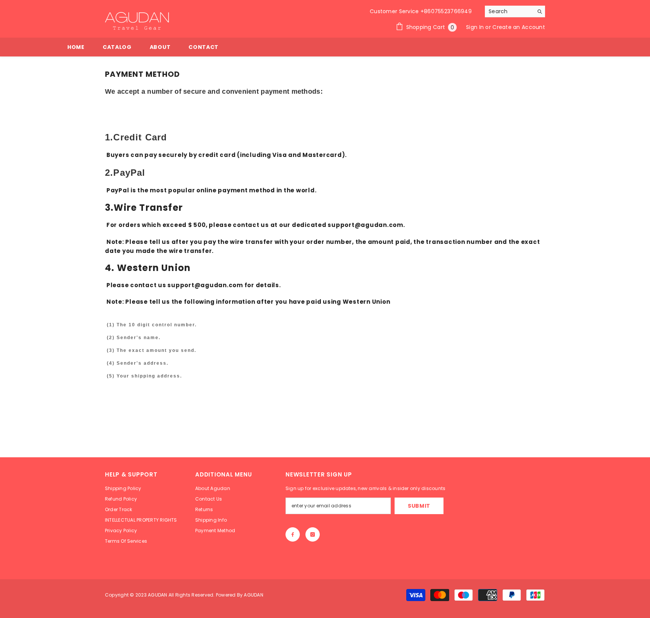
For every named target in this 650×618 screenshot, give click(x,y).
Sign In (475, 27)
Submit (419, 506)
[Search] (515, 11)
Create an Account (518, 27)
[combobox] (509, 11)
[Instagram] (312, 534)
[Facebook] (293, 534)
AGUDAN (158, 595)
